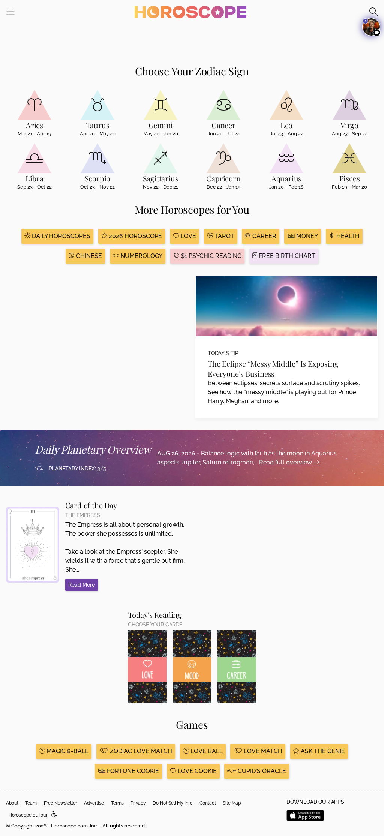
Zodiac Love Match (140, 751)
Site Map (232, 803)
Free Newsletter (60, 803)
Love (187, 236)
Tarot (223, 236)
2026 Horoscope (134, 236)
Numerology (140, 255)
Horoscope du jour (28, 815)
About (12, 803)
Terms (117, 803)
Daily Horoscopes (60, 236)
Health (347, 236)
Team (31, 803)
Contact (208, 803)
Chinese (88, 255)
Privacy (138, 803)
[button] (54, 814)
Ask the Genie (322, 751)
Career (263, 236)
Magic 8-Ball (66, 751)
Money (306, 236)
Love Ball (206, 751)
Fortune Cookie (132, 771)
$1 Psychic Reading (210, 255)
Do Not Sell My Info (172, 803)
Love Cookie (196, 771)
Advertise (94, 803)
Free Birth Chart (286, 255)
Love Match (262, 751)
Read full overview (286, 462)
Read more (81, 585)
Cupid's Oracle (261, 771)
